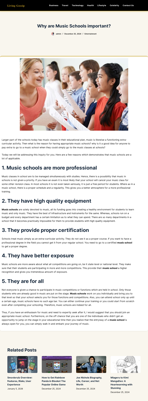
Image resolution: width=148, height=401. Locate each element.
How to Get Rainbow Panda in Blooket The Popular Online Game (54, 381)
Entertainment (91, 34)
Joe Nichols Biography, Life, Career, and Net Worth (89, 381)
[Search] (139, 5)
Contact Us (128, 5)
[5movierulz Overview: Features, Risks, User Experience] (22, 364)
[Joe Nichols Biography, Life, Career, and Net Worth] (91, 364)
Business (53, 5)
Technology (78, 5)
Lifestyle (101, 5)
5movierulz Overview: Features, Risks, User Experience (19, 381)
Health (90, 5)
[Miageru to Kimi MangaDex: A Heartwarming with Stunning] (126, 364)
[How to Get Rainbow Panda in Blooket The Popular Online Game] (57, 364)
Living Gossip (16, 6)
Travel (65, 5)
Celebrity (114, 5)
